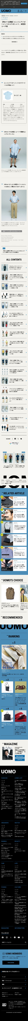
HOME (2, 480)
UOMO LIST (4, 694)
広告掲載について (5, 996)
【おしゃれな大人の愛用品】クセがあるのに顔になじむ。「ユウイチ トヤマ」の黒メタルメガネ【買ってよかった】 (19, 516)
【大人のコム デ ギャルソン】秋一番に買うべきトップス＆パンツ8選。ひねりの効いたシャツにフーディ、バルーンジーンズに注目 (19, 554)
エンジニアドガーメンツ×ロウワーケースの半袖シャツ (13, 36)
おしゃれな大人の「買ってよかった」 (19, 500)
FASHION (8, 480)
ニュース (16, 524)
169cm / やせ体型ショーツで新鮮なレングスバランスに (14, 38)
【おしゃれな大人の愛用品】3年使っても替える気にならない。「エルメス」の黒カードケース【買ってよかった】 (19, 566)
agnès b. (3, 698)
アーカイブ (5, 17)
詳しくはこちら (24, 3)
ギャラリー (4, 672)
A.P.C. (3, 727)
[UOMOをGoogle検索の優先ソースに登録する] (14, 443)
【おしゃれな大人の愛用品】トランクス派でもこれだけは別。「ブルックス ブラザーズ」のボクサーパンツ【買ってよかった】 (19, 503)
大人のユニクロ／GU (19, 724)
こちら (12, 1008)
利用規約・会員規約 (18, 994)
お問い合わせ (17, 992)
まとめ (17, 695)
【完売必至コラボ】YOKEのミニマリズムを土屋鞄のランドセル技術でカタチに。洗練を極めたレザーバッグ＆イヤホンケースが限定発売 (20, 527)
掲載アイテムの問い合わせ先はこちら (12, 231)
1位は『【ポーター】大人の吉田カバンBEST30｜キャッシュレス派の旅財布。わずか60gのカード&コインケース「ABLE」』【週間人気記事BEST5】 (20, 540)
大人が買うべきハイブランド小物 (19, 550)
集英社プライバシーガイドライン (7, 994)
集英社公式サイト (5, 992)
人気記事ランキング (18, 536)
